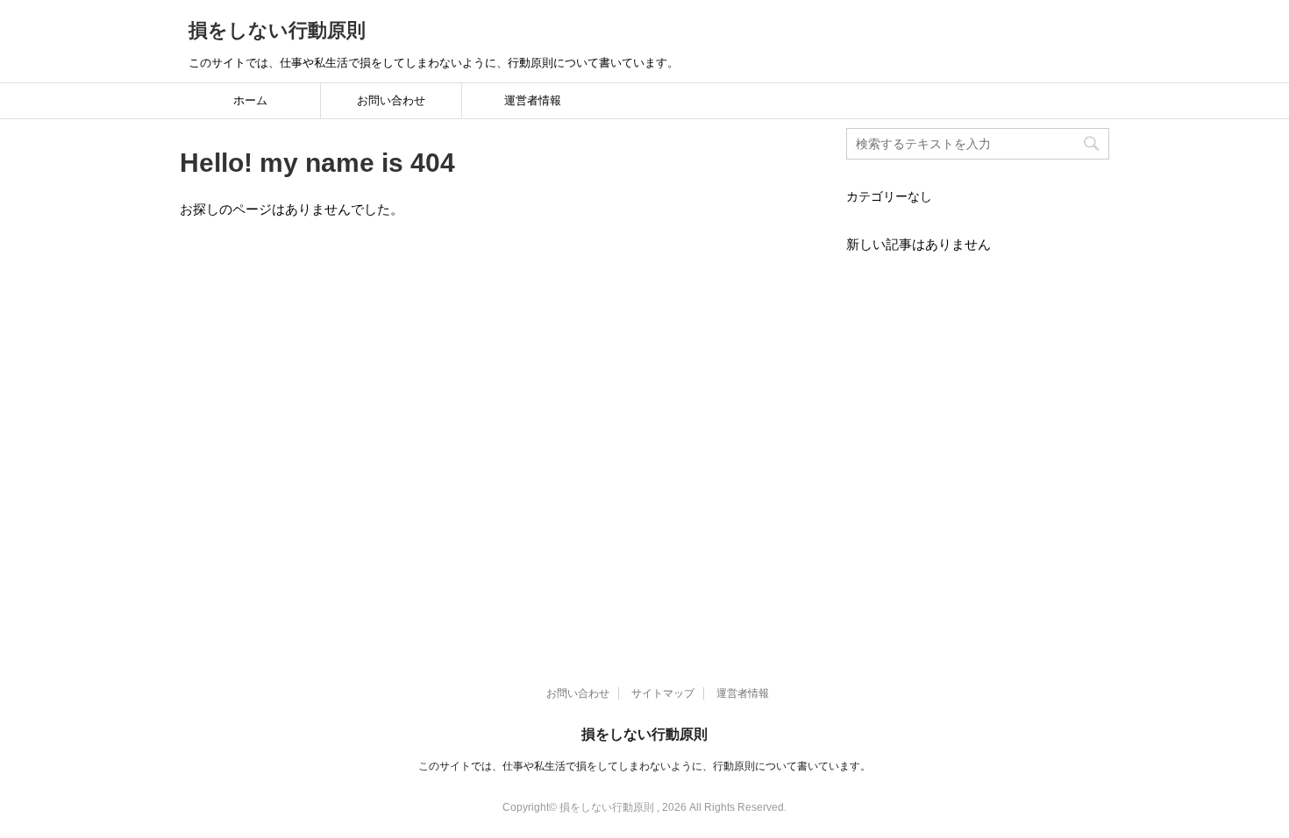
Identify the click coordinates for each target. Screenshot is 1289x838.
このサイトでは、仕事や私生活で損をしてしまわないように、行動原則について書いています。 (644, 766)
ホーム (250, 100)
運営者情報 (532, 100)
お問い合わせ (391, 100)
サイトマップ (662, 693)
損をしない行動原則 (277, 30)
